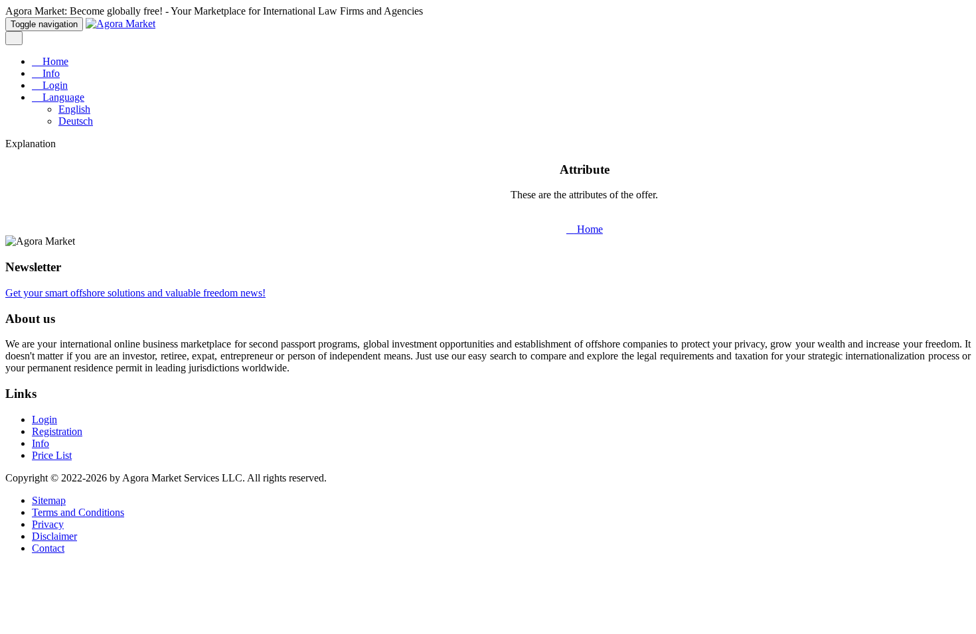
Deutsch (75, 121)
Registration (57, 431)
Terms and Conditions (78, 512)
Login (54, 85)
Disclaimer (54, 536)
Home (54, 61)
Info (50, 73)
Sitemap (49, 500)
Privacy (48, 524)
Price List (52, 455)
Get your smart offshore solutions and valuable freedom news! (135, 292)
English (74, 109)
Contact (48, 548)
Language (62, 97)
